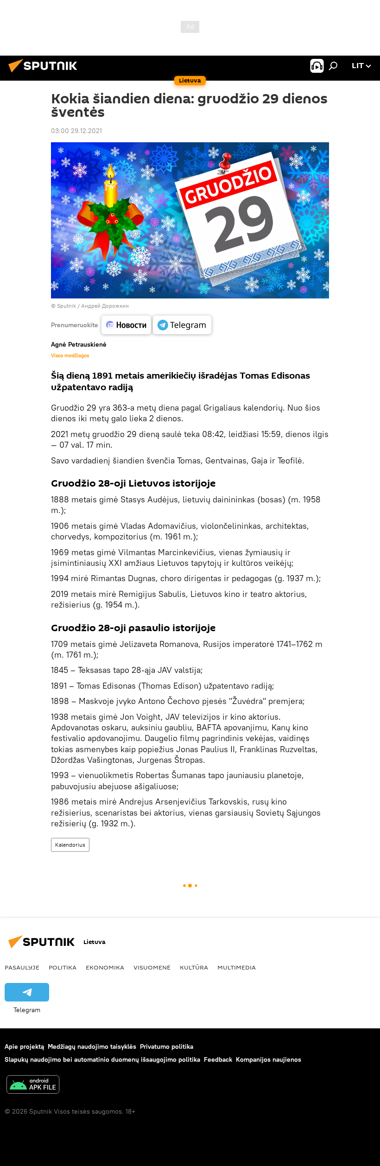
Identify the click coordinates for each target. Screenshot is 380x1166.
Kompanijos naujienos (268, 1059)
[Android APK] (32, 1085)
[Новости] (126, 325)
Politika (62, 967)
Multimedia (236, 967)
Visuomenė (152, 967)
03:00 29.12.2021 (76, 131)
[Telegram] (182, 325)
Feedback (218, 1059)
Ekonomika (105, 967)
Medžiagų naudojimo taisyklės (92, 1046)
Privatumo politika (166, 1046)
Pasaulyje (22, 967)
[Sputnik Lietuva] (45, 74)
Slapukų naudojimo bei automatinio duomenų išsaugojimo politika (102, 1059)
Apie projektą (24, 1046)
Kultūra (194, 967)
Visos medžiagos (70, 355)
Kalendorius (70, 844)
